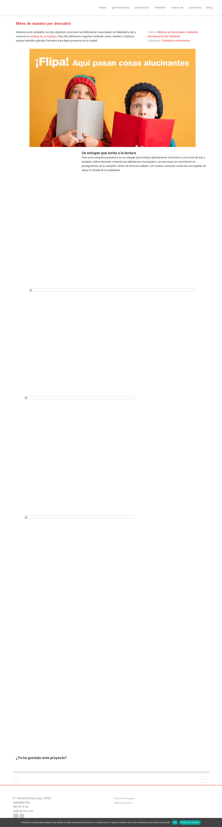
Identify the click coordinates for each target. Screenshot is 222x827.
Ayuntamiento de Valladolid (164, 36)
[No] (218, 822)
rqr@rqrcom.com (23, 811)
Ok (175, 822)
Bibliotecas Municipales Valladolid (177, 32)
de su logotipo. (43, 36)
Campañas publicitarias (176, 40)
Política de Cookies (190, 822)
